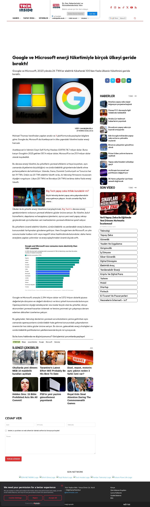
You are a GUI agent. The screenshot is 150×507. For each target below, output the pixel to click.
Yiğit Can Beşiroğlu (84, 128)
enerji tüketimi (32, 342)
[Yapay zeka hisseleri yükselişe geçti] (103, 164)
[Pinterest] (118, 80)
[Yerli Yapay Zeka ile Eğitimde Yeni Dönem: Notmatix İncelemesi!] (118, 203)
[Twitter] (127, 7)
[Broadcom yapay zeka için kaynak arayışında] (103, 129)
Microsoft (49, 342)
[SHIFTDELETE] (28, 477)
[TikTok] (123, 7)
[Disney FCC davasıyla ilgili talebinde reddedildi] (103, 112)
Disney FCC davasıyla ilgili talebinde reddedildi (119, 111)
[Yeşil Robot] (64, 477)
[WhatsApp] (123, 80)
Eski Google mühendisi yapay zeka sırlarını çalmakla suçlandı (120, 138)
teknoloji (57, 342)
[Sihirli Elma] (47, 477)
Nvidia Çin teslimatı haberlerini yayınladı (117, 119)
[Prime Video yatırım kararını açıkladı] (103, 155)
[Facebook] (111, 7)
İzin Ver (92, 13)
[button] (135, 18)
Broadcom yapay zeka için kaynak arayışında (119, 128)
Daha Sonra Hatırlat (75, 13)
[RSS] (136, 7)
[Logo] (29, 7)
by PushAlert (57, 16)
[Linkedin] (119, 7)
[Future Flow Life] (122, 477)
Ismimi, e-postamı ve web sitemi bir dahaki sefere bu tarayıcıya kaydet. (34, 430)
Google (41, 342)
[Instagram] (115, 7)
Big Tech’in (67, 209)
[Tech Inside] (81, 477)
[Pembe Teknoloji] (101, 477)
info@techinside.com (70, 492)
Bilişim (24, 342)
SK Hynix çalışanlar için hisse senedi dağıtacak (120, 180)
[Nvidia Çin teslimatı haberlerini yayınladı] (103, 121)
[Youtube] (131, 7)
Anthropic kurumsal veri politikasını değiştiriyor (118, 171)
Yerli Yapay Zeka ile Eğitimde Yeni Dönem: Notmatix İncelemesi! (115, 220)
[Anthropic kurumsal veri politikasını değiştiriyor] (103, 172)
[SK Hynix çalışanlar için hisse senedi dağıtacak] (103, 181)
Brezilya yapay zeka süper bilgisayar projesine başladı (120, 103)
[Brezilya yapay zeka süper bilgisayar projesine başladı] (103, 104)
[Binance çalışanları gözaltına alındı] (103, 147)
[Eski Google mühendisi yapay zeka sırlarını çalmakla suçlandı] (103, 138)
